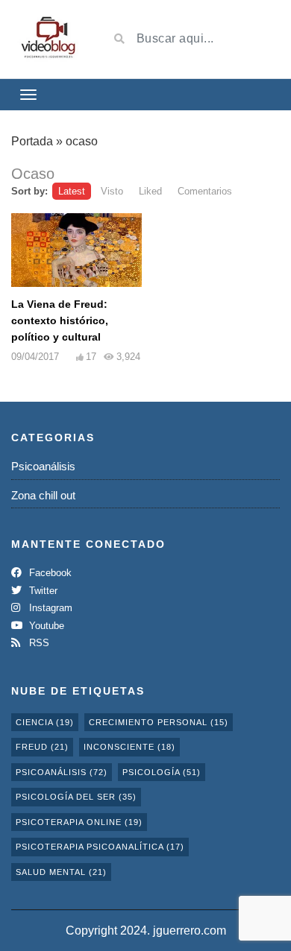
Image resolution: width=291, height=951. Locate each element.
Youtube (45, 625)
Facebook (49, 572)
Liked (150, 191)
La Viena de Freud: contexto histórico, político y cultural (59, 320)
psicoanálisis (61, 772)
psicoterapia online (79, 822)
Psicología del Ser (76, 796)
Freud (42, 746)
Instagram (49, 607)
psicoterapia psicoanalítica (100, 846)
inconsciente (129, 746)
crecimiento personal (158, 722)
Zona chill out (43, 495)
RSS (37, 642)
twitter (41, 590)
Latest (71, 191)
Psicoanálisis (43, 466)
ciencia (45, 722)
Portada (32, 141)
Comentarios (205, 191)
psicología (161, 772)
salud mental (61, 872)
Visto (112, 191)
